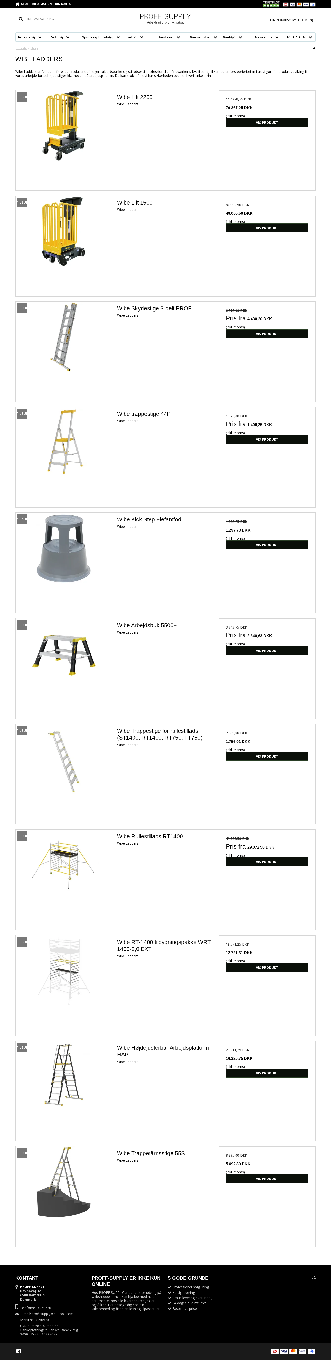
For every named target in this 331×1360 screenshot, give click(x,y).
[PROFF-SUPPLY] (165, 19)
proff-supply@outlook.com (52, 1313)
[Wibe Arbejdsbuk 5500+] (64, 666)
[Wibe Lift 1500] (64, 244)
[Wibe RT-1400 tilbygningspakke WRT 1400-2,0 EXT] (64, 983)
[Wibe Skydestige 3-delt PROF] (64, 350)
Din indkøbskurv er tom (288, 20)
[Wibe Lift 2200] (64, 138)
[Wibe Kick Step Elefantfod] (64, 561)
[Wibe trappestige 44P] (64, 455)
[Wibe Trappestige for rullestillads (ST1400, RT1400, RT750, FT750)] (64, 772)
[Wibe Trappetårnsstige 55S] (64, 1194)
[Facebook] (18, 1351)
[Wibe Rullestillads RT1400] (64, 878)
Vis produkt (267, 122)
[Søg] (37, 19)
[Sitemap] (314, 1277)
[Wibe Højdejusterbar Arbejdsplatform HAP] (64, 1089)
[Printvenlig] (314, 48)
